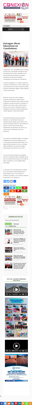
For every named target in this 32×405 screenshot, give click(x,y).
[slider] (15, 294)
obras (6, 207)
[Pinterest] (24, 187)
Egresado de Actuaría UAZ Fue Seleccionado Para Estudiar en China (19, 231)
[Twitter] (12, 187)
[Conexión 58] (16, 6)
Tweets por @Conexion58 (12, 220)
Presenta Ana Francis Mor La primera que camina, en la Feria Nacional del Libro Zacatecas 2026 (20, 266)
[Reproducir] (7, 294)
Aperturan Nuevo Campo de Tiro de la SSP (19, 249)
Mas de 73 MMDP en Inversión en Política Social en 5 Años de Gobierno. (20, 240)
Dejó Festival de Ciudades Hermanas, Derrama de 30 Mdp (20, 257)
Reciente (8, 224)
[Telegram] (6, 190)
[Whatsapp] (18, 187)
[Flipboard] (18, 190)
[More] (6, 194)
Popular (16, 224)
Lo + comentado (10, 226)
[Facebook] (6, 187)
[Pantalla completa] (26, 294)
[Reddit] (12, 190)
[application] (16, 289)
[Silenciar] (23, 294)
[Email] (24, 190)
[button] (16, 289)
